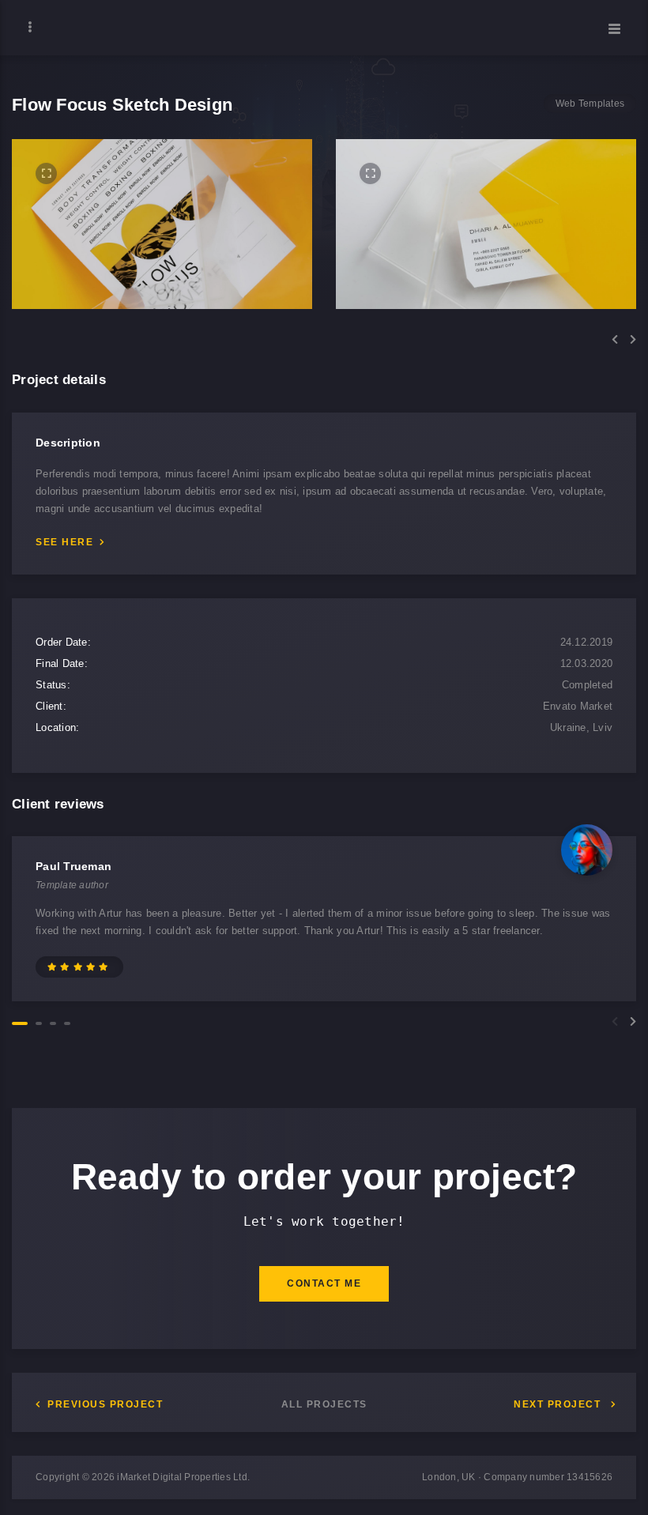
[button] (615, 340)
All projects (324, 1404)
